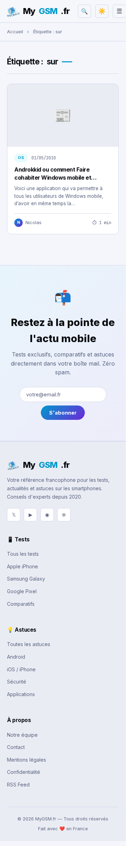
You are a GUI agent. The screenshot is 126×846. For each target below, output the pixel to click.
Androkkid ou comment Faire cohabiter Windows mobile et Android (52, 177)
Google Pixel (22, 591)
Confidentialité (23, 772)
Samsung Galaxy (26, 579)
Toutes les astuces (28, 644)
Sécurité (16, 682)
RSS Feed (18, 785)
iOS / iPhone (21, 669)
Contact (16, 747)
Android (16, 657)
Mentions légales (26, 760)
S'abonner (62, 413)
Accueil (15, 31)
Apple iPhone (22, 566)
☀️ (102, 11)
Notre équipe (22, 735)
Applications (21, 694)
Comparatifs (21, 604)
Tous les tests (23, 554)
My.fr (46, 11)
